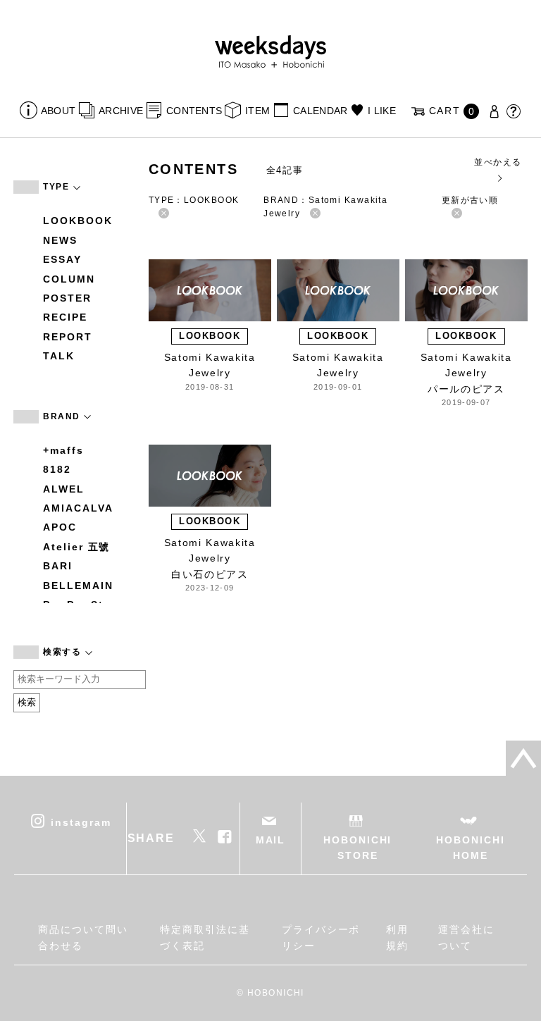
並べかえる (497, 162)
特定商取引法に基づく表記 (204, 937)
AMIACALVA (78, 508)
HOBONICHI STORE (357, 847)
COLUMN (69, 279)
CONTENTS (194, 110)
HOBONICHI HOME (470, 847)
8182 (57, 469)
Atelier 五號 (76, 546)
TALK (59, 355)
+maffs (63, 450)
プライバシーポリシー (321, 937)
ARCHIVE (121, 110)
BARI (58, 565)
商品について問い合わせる (83, 937)
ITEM (257, 110)
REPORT (67, 336)
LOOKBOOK (77, 220)
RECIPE (65, 317)
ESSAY (62, 259)
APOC (60, 527)
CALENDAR (320, 110)
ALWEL (64, 489)
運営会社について (466, 937)
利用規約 (397, 937)
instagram (81, 821)
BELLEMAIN (78, 585)
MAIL (271, 840)
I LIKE (382, 110)
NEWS (60, 240)
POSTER (67, 298)
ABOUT (58, 110)
